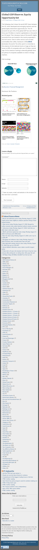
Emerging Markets (8, 325)
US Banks (5, 464)
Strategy (5, 435)
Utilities (5, 466)
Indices (4, 359)
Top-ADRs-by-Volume (8, 449)
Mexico (4, 374)
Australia (5, 269)
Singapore (5, 422)
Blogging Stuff (6, 279)
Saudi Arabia (6, 416)
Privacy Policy (5, 538)
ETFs (4, 327)
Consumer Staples (8, 304)
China (4, 294)
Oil (3, 393)
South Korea (6, 426)
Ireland (4, 363)
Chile (4, 292)
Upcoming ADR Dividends (9, 460)
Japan (4, 369)
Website (4, 188)
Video (4, 468)
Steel (4, 430)
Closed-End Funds (8, 296)
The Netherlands (7, 443)
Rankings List (6, 409)
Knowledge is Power (8, 371)
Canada (5, 283)
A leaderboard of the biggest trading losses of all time (18, 477)
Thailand (5, 441)
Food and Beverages (8, 338)
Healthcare (6, 351)
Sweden (5, 437)
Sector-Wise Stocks (8, 420)
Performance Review (8, 397)
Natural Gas (6, 384)
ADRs (4, 262)
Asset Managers (7, 267)
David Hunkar (9, 20)
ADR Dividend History (8, 260)
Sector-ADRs (6, 418)
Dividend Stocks (7, 321)
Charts (8, 144)
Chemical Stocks (7, 288)
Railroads (5, 407)
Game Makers (6, 344)
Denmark (5, 307)
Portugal (5, 405)
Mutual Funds (6, 382)
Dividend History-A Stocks (10, 317)
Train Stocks (6, 453)
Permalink (17, 144)
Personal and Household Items (11, 399)
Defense (5, 306)
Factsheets (6, 330)
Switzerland (6, 439)
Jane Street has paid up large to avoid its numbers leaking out (20, 481)
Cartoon (5, 285)
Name (4, 179)
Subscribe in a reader (8, 521)
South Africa (6, 424)
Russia (4, 414)
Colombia (5, 298)
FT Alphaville (8, 471)
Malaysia (5, 372)
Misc (4, 376)
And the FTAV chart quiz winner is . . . (13, 473)
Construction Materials (9, 302)
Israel (4, 365)
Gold (4, 348)
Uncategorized (7, 458)
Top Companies (7, 447)
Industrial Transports (8, 361)
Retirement (6, 413)
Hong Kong (6, 355)
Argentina (5, 265)
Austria (4, 271)
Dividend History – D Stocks (10, 311)
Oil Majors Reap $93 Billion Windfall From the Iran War (17, 255)
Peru (4, 401)
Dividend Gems (7, 309)
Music (4, 380)
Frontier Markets (7, 342)
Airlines (5, 264)
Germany (5, 346)
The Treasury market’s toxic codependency (14, 486)
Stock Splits (6, 434)
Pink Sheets (6, 403)
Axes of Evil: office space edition (11, 488)
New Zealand (6, 390)
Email (3, 184)
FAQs (4, 332)
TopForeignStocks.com (14, 3)
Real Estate (6, 411)
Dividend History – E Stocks (10, 313)
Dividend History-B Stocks (10, 319)
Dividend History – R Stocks (10, 315)
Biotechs (5, 277)
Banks (4, 273)
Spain (4, 428)
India (4, 357)
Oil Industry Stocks (8, 395)
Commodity (6, 300)
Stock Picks (6, 432)
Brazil (4, 281)
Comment (13, 144)
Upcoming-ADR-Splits (8, 462)
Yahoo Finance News (11, 216)
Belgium (5, 275)
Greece (5, 350)
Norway (5, 392)
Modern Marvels (7, 378)
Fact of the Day (7, 328)
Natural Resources (8, 386)
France (4, 340)
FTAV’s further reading (9, 479)
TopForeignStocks (8, 451)
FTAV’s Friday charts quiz (9, 483)
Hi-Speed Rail (6, 353)
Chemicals (5, 290)
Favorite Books (7, 334)
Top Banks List (7, 445)
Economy (5, 323)
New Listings (6, 388)
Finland (4, 336)
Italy (4, 367)
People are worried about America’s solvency (15, 475)
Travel (4, 455)
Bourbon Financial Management (14, 87)
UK (3, 456)
